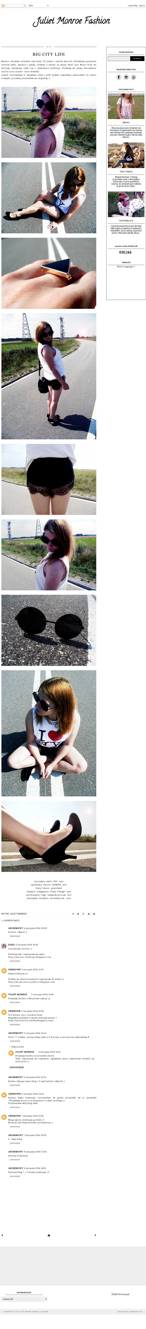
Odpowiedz (15, 936)
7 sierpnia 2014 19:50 (35, 1135)
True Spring (126, 171)
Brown (126, 122)
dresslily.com (57, 898)
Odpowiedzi (17, 1046)
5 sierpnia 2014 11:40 (42, 994)
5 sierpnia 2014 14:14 (35, 1033)
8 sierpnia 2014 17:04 (35, 1151)
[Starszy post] (95, 1235)
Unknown (14, 969)
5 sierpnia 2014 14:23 (49, 1052)
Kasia (11, 944)
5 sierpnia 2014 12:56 (33, 1011)
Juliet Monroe (17, 994)
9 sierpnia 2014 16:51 (35, 1168)
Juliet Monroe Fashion (73, 21)
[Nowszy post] (2, 1235)
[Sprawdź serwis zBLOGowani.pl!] (120, 1294)
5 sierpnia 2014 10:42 (27, 944)
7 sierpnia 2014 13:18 (32, 1116)
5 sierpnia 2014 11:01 (33, 969)
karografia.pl (136, 1311)
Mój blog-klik (30, 1103)
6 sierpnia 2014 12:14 (35, 1077)
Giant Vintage (57, 891)
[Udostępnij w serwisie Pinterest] (94, 915)
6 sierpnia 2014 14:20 (33, 1094)
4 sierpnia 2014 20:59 (35, 928)
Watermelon (126, 220)
